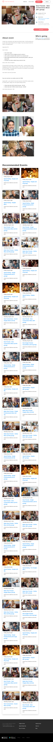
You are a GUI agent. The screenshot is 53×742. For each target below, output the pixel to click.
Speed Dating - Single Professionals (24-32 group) (28, 205)
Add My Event (38, 723)
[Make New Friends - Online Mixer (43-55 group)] (11, 241)
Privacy (18, 737)
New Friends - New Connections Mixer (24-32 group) (10, 229)
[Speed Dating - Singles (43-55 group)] (29, 173)
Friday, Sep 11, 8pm (8, 453)
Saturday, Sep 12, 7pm (9, 498)
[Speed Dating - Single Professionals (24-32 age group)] (11, 626)
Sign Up (38, 1)
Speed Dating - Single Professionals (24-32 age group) (10, 636)
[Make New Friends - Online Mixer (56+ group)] (29, 242)
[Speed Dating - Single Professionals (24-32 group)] (29, 194)
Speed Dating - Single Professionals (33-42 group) (28, 366)
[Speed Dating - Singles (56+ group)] (29, 379)
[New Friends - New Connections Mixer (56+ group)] (29, 310)
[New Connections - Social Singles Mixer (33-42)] (11, 310)
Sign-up (43, 38)
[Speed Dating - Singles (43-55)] (11, 380)
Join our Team (31, 1)
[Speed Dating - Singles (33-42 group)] (11, 171)
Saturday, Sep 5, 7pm (8, 409)
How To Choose (22, 728)
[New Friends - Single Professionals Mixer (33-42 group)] (29, 218)
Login (39, 38)
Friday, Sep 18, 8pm (8, 543)
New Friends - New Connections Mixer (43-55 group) (10, 343)
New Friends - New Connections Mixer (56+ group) (29, 320)
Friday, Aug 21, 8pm (8, 176)
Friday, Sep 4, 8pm (8, 362)
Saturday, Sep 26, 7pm (9, 679)
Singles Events (22, 723)
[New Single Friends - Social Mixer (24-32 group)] (29, 334)
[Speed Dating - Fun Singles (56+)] (29, 559)
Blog (36, 728)
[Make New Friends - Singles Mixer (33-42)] (29, 402)
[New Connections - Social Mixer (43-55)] (11, 695)
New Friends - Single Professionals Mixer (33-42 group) (30, 229)
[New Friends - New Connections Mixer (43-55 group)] (11, 333)
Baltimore (25, 1)
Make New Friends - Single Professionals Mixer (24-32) (11, 413)
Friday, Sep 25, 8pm (8, 632)
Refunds (28, 737)
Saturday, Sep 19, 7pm (9, 588)
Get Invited (41, 29)
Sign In (47, 1)
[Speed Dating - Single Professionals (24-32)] (11, 448)
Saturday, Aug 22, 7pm (9, 225)
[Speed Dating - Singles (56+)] (11, 194)
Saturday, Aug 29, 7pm (9, 316)
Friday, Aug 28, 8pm (8, 270)
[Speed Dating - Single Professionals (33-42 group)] (29, 356)
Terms (23, 737)
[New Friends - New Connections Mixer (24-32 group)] (11, 218)
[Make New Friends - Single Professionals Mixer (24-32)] (11, 403)
